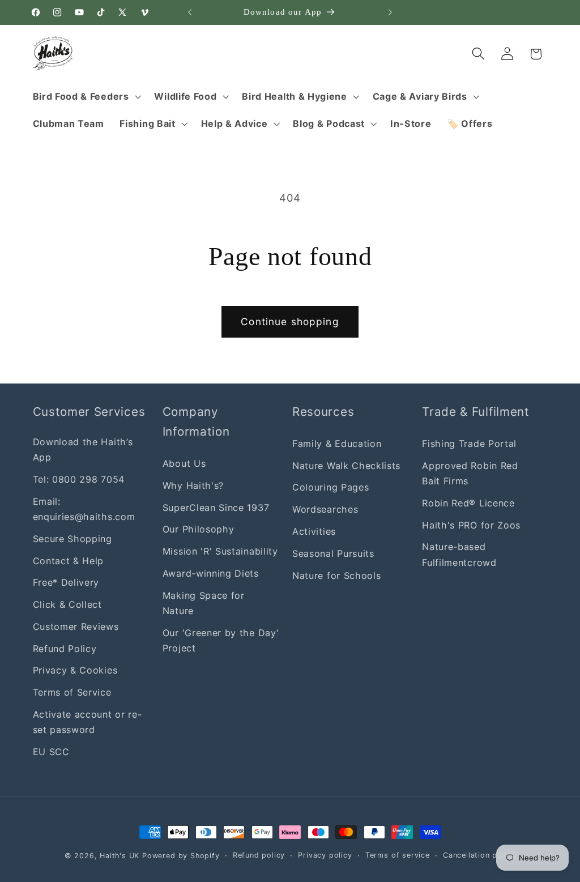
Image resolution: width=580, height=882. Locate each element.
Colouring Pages (330, 487)
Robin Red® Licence (468, 503)
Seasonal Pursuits (333, 553)
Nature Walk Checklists (346, 465)
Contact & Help (68, 560)
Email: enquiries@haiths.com (84, 509)
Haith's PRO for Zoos (471, 525)
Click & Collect (67, 604)
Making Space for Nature (204, 603)
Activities (314, 531)
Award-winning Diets (211, 573)
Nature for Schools (336, 575)
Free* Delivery (66, 582)
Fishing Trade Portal (469, 443)
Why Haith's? (193, 485)
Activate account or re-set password (87, 722)
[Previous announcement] (189, 12)
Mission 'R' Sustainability (220, 551)
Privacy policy (325, 855)
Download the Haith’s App (83, 449)
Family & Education (336, 443)
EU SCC (51, 751)
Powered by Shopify (181, 855)
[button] (86, 96)
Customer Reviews (76, 626)
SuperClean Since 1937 (216, 507)
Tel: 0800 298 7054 (79, 479)
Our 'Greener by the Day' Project (221, 640)
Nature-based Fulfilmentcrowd (459, 554)
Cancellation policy (479, 855)
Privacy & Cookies (75, 670)
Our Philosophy (198, 529)
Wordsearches (325, 509)
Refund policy (259, 855)
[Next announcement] (390, 12)
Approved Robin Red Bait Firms (470, 473)
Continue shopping (290, 321)
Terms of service (397, 855)
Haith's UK (119, 855)
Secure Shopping (72, 538)
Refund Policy (65, 648)
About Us (184, 463)
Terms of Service (72, 692)
